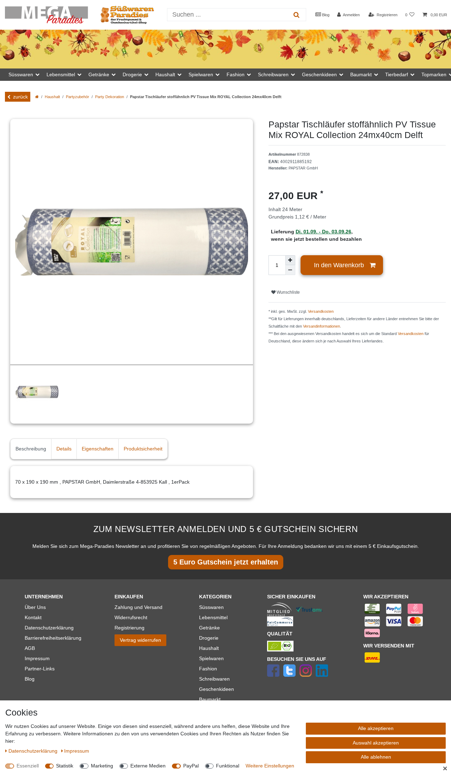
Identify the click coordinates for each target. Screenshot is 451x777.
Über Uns (35, 607)
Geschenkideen (216, 689)
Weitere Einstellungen (270, 766)
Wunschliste (288, 292)
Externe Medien (148, 766)
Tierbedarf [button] (396, 74)
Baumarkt (210, 699)
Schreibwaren (214, 679)
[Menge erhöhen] (290, 260)
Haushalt (52, 97)
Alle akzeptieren (376, 728)
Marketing (102, 766)
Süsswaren (211, 607)
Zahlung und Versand (138, 607)
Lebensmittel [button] (61, 74)
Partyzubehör (77, 97)
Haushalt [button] (165, 74)
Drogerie (208, 638)
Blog (325, 15)
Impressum (37, 658)
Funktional (227, 766)
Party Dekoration (109, 97)
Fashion (208, 668)
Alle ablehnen (376, 757)
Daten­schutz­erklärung (33, 751)
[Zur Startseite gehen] (37, 97)
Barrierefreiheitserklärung (53, 638)
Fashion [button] (236, 74)
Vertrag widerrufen (140, 640)
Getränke (209, 627)
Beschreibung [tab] (31, 449)
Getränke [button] (98, 74)
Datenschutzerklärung (49, 627)
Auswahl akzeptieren (376, 743)
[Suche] (296, 14)
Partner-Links (40, 668)
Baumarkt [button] (361, 74)
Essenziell (28, 766)
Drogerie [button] (132, 74)
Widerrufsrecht (131, 617)
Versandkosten (321, 311)
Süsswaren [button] (20, 74)
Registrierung (129, 627)
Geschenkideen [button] (319, 74)
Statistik (64, 766)
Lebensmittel (213, 617)
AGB (30, 648)
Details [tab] (64, 449)
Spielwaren (211, 658)
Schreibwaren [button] (273, 74)
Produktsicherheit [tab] (143, 449)
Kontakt (33, 617)
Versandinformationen (321, 326)
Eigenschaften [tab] (97, 449)
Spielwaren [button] (201, 74)
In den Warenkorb (339, 265)
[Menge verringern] (290, 270)
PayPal (191, 766)
